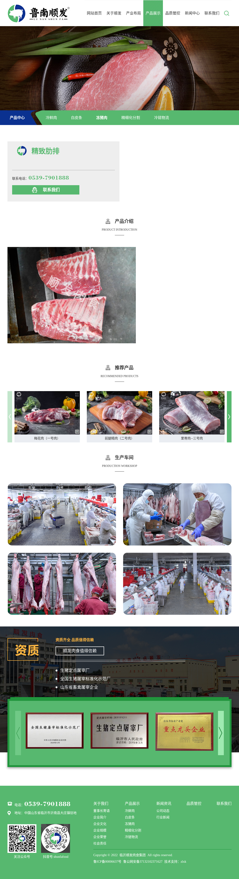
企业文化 (99, 824)
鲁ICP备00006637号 (107, 861)
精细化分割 (130, 118)
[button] (229, 417)
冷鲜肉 (51, 118)
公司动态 (162, 811)
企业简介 (99, 817)
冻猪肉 (101, 118)
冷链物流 (161, 118)
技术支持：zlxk (175, 861)
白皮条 (76, 118)
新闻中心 (192, 13)
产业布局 (133, 13)
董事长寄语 (101, 811)
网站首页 (94, 13)
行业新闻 (162, 817)
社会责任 (99, 843)
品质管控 (172, 13)
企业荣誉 (99, 837)
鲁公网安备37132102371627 (142, 861)
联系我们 (211, 13)
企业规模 (99, 830)
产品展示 (153, 13)
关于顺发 (113, 13)
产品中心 (17, 118)
